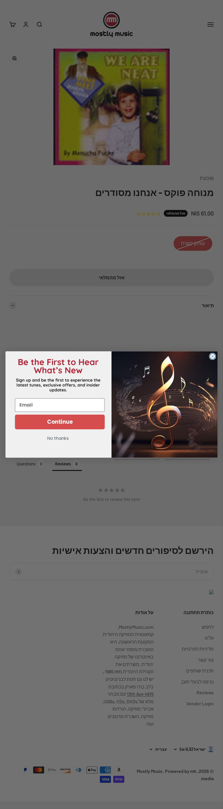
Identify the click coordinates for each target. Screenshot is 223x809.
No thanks (58, 439)
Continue (60, 422)
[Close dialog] (212, 356)
